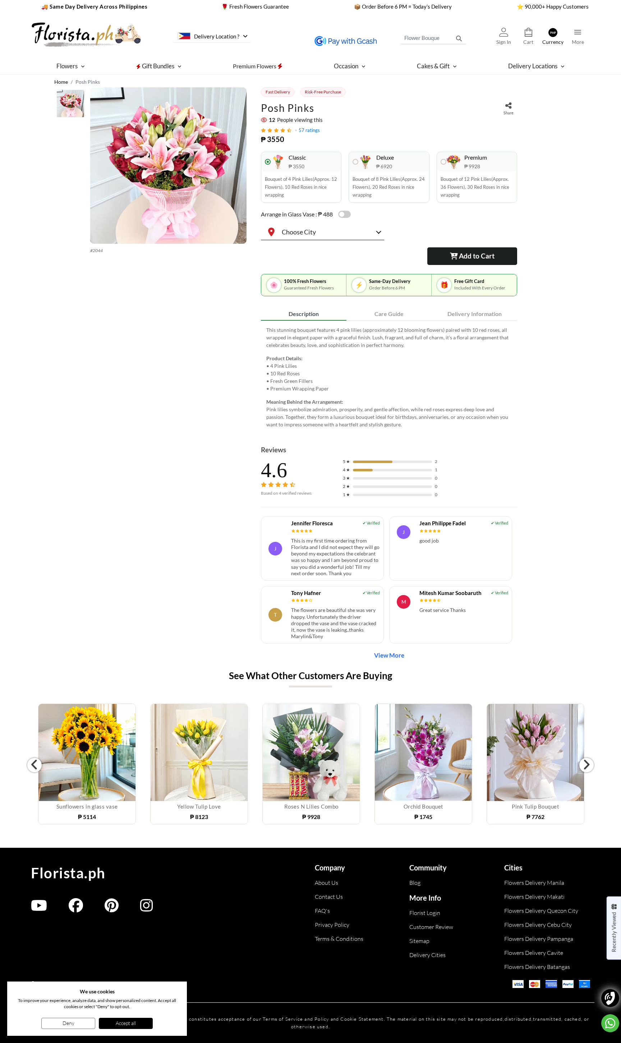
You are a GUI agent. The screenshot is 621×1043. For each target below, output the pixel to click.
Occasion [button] (346, 66)
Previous (34, 765)
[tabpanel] (389, 377)
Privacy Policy (332, 924)
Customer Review (431, 926)
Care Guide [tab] (389, 313)
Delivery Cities (427, 955)
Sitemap (419, 940)
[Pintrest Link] (112, 909)
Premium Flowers (255, 65)
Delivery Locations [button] (532, 66)
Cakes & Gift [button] (433, 66)
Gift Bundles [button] (157, 66)
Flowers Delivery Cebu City (538, 924)
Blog (414, 882)
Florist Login (424, 912)
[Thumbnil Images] (70, 105)
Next (586, 765)
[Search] (458, 38)
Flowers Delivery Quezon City (541, 910)
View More (389, 655)
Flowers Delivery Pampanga (538, 938)
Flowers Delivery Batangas (537, 966)
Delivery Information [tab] (474, 313)
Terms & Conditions (339, 938)
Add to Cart (475, 256)
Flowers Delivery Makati (534, 896)
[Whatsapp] (610, 1023)
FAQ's (322, 910)
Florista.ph (68, 873)
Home (61, 82)
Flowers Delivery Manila (534, 882)
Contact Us (329, 896)
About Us (326, 882)
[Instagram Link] (146, 909)
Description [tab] (304, 313)
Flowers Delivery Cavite (533, 952)
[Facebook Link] (76, 909)
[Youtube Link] (39, 909)
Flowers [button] (67, 66)
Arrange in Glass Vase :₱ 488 (297, 214)
